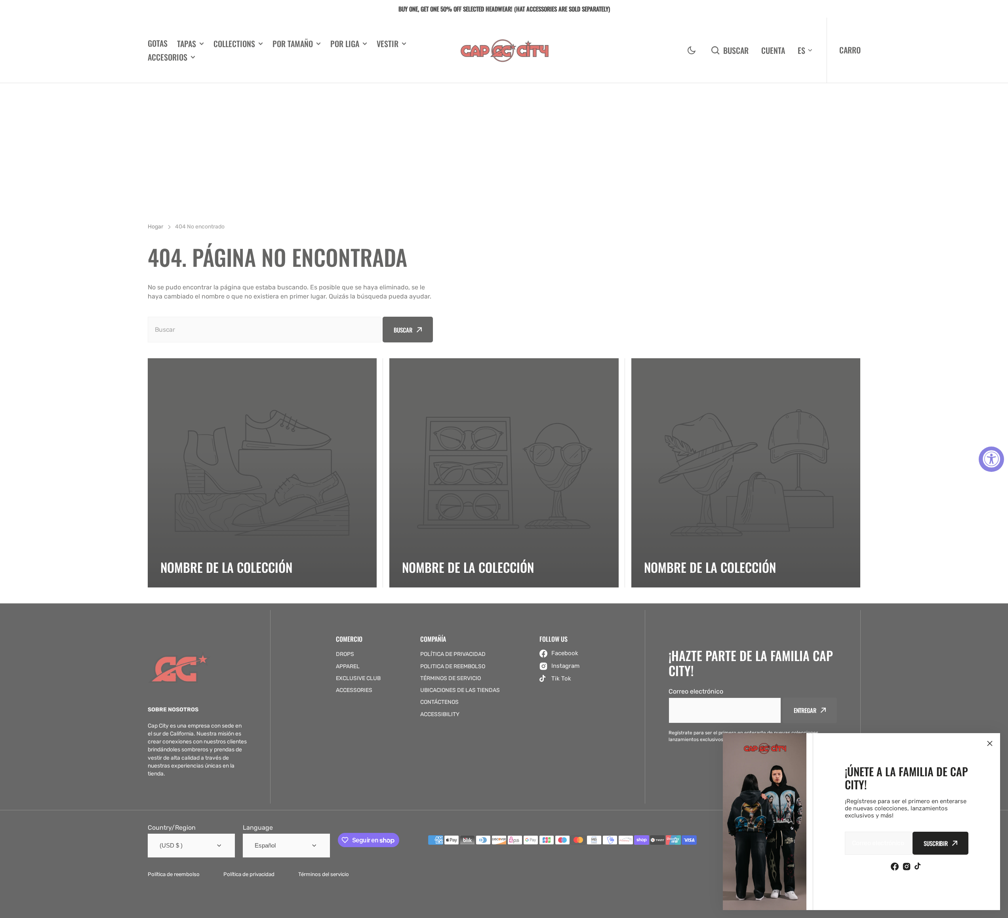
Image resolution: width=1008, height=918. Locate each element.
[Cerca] (989, 743)
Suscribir (936, 843)
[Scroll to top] (997, 907)
